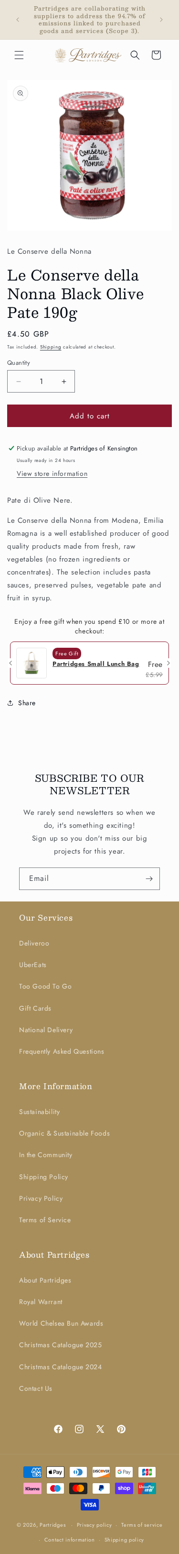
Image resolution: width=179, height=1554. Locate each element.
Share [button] (27, 703)
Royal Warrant (41, 1301)
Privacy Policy (41, 1198)
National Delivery (46, 1030)
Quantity (18, 362)
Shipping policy (125, 1539)
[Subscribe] (148, 878)
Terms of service (141, 1525)
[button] (19, 55)
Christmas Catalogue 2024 (60, 1367)
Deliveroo (34, 943)
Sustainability (39, 1111)
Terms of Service (45, 1220)
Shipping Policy (43, 1177)
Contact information (69, 1539)
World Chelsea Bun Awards (61, 1323)
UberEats (33, 964)
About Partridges (45, 1280)
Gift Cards (35, 1008)
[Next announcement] (161, 19)
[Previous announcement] (17, 19)
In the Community (46, 1155)
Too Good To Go (45, 986)
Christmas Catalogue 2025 (60, 1345)
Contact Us (36, 1388)
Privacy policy (94, 1525)
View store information (52, 473)
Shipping (51, 346)
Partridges (52, 1525)
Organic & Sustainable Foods (64, 1133)
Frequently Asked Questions (62, 1051)
